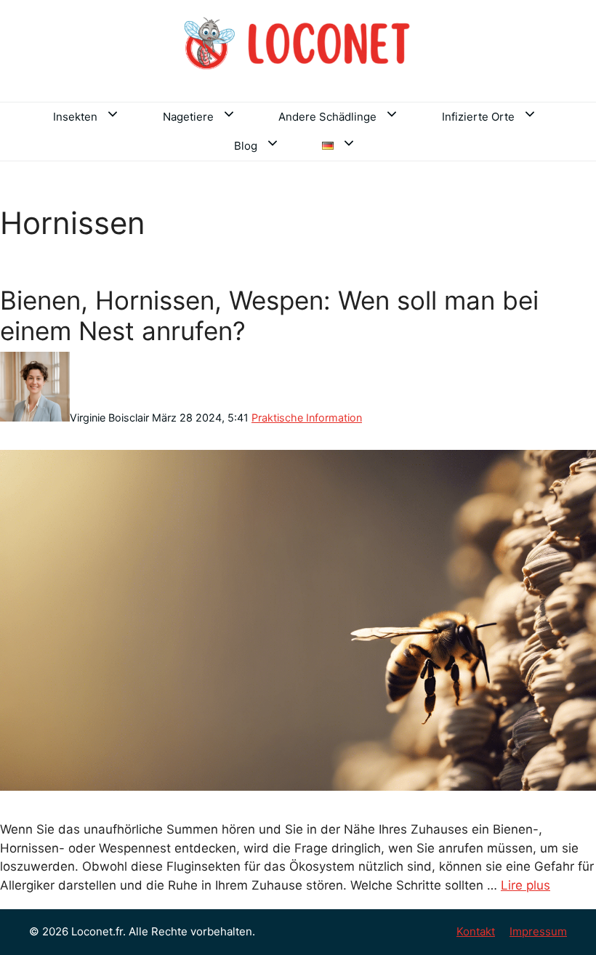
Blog (245, 146)
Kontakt (475, 931)
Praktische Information (306, 417)
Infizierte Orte (478, 117)
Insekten (75, 117)
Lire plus (525, 885)
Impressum (538, 931)
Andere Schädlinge (327, 117)
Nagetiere (188, 117)
